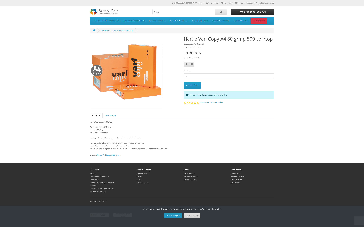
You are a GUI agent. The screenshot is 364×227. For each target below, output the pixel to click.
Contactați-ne (142, 173)
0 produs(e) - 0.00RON (254, 11)
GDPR (139, 179)
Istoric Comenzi (237, 176)
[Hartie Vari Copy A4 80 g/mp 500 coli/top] (126, 73)
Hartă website (143, 182)
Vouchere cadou (190, 176)
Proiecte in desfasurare (99, 176)
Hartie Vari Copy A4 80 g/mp (108, 155)
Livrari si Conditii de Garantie (102, 182)
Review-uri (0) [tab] (110, 115)
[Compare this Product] (191, 64)
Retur (139, 176)
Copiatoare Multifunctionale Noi (107, 21)
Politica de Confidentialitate (101, 188)
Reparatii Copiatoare (200, 21)
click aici (216, 209)
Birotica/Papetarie (241, 21)
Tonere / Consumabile (221, 21)
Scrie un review (217, 102)
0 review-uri (204, 102)
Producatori (189, 173)
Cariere (93, 185)
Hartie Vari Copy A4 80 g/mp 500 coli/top (117, 30)
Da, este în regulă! (173, 215)
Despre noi (94, 179)
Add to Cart (192, 85)
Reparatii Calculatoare (178, 21)
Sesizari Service (259, 21)
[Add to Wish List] (186, 64)
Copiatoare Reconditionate (134, 21)
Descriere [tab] (96, 115)
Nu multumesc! (192, 215)
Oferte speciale (190, 179)
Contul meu (236, 173)
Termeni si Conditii (98, 191)
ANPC (92, 173)
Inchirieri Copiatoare (157, 21)
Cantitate (187, 71)
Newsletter (235, 182)
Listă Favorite (236, 179)
